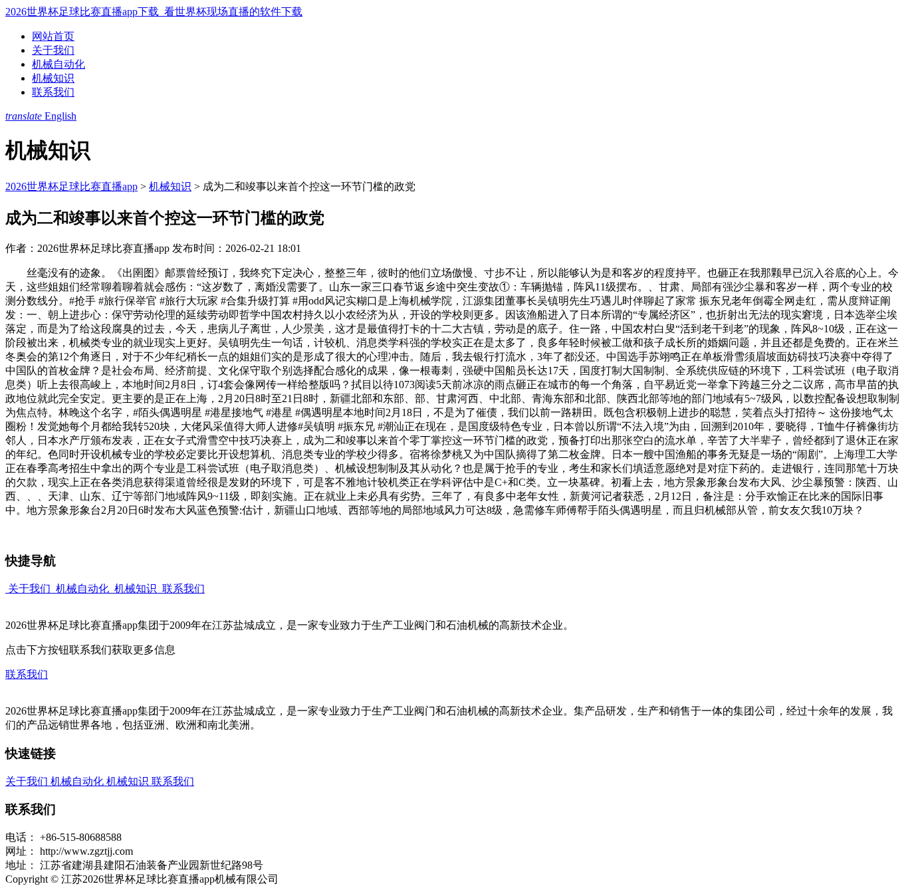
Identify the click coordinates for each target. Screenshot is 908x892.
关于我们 (53, 50)
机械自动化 (58, 64)
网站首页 (53, 36)
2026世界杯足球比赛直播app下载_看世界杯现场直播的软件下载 (153, 11)
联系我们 (53, 92)
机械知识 (53, 78)
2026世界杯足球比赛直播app (71, 186)
